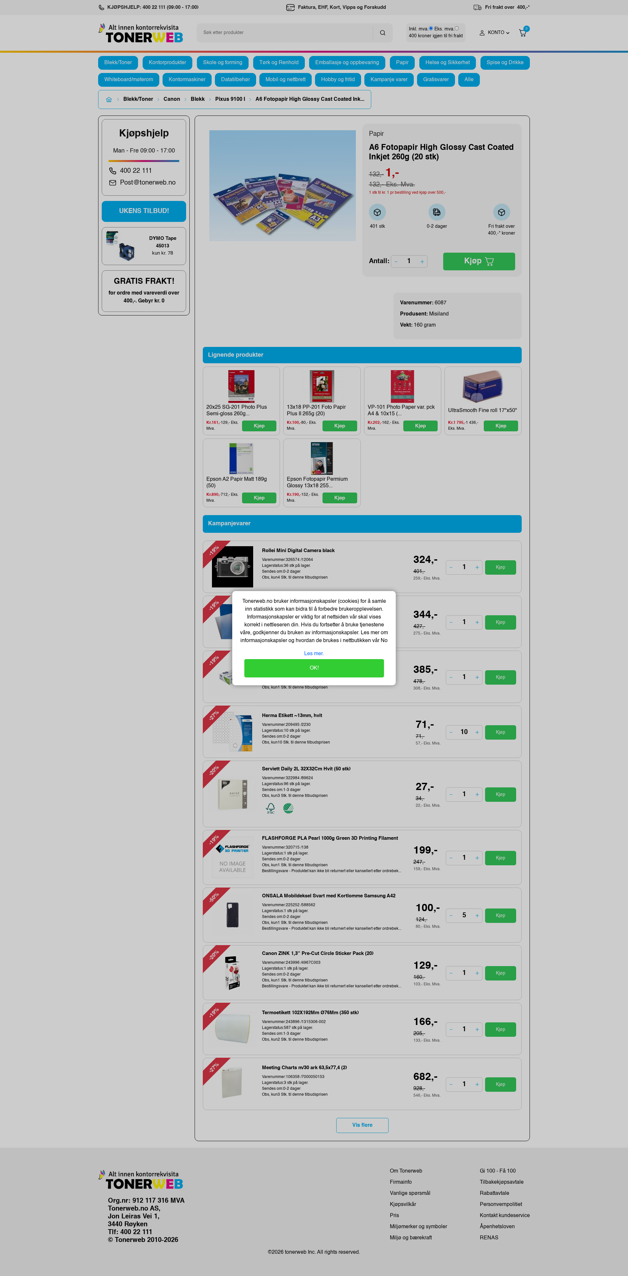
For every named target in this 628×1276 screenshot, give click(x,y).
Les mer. (314, 653)
